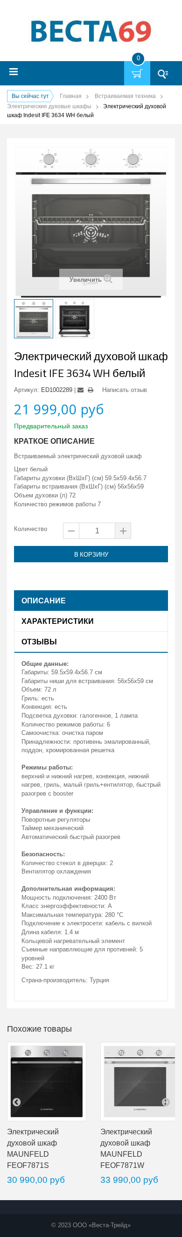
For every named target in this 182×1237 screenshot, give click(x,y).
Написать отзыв (124, 389)
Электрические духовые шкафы (49, 106)
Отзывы (39, 641)
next (165, 1101)
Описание (43, 600)
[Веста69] (91, 32)
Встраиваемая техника (125, 96)
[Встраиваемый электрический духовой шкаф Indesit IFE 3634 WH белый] (33, 318)
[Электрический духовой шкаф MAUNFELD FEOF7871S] (46, 1081)
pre (16, 1101)
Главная (71, 96)
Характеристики (57, 621)
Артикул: (26, 389)
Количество (30, 528)
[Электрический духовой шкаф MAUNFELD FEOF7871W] (140, 1081)
